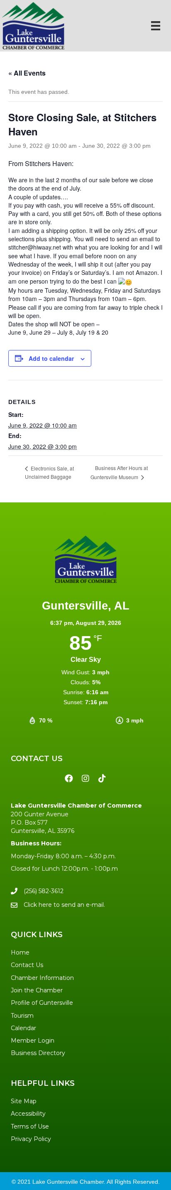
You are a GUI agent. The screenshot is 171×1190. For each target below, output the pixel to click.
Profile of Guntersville (42, 1002)
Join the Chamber (37, 990)
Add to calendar (51, 358)
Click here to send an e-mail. (64, 904)
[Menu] (155, 25)
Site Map (24, 1101)
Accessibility (28, 1113)
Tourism (22, 1015)
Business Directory (38, 1053)
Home (20, 952)
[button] (69, 778)
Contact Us (27, 965)
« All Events (27, 73)
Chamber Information (42, 978)
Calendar (23, 1028)
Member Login (32, 1040)
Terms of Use (30, 1126)
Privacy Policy (31, 1139)
